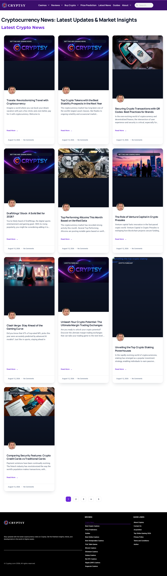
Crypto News (89, 522)
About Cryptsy (139, 522)
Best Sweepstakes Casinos (94, 541)
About (125, 5)
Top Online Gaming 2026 (142, 533)
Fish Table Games (91, 544)
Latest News (104, 5)
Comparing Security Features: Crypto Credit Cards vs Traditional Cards (29, 457)
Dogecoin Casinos (91, 566)
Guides (116, 5)
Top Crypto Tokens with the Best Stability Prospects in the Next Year (81, 102)
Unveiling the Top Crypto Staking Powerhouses (134, 349)
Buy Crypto (70, 5)
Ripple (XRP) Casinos (92, 563)
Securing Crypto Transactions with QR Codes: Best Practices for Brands (137, 110)
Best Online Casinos (92, 537)
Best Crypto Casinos (92, 526)
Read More (11, 130)
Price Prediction (88, 5)
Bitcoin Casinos (90, 548)
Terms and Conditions (141, 541)
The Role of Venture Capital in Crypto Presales (136, 218)
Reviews (55, 5)
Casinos (42, 5)
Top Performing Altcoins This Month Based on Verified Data (82, 219)
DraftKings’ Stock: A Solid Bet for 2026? (26, 215)
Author (136, 544)
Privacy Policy (139, 537)
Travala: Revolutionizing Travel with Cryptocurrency (27, 102)
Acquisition (138, 530)
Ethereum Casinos (91, 552)
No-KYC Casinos (91, 559)
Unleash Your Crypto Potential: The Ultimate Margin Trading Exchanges (81, 323)
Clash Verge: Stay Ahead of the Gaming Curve (25, 327)
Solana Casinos (90, 555)
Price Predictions (91, 530)
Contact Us (137, 526)
